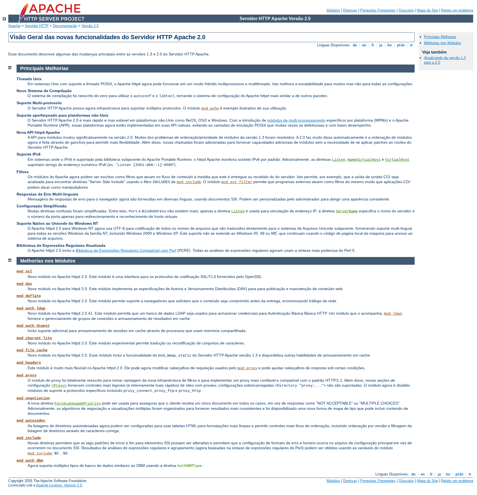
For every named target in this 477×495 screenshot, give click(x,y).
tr (411, 45)
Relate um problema (457, 10)
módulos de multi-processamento (296, 120)
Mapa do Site (427, 10)
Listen (338, 159)
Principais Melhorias (440, 37)
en (364, 45)
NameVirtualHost (364, 159)
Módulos (333, 10)
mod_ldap (393, 313)
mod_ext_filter (236, 182)
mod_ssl (24, 271)
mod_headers (29, 362)
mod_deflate (29, 296)
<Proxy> (59, 385)
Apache (14, 26)
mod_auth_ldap (31, 308)
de (355, 45)
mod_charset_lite (34, 338)
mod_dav (24, 284)
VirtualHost (397, 159)
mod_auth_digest (33, 325)
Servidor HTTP (37, 26)
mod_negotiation (33, 398)
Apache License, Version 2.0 (59, 485)
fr (372, 45)
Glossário (406, 10)
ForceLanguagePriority (77, 403)
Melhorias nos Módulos (442, 43)
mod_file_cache (32, 350)
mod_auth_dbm (30, 460)
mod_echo (210, 108)
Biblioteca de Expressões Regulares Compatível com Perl (126, 250)
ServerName (347, 211)
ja (380, 45)
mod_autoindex (31, 420)
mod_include (189, 182)
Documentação (65, 26)
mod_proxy (247, 368)
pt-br (401, 45)
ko (389, 45)
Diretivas (350, 10)
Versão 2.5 (90, 26)
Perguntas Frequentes (378, 10)
